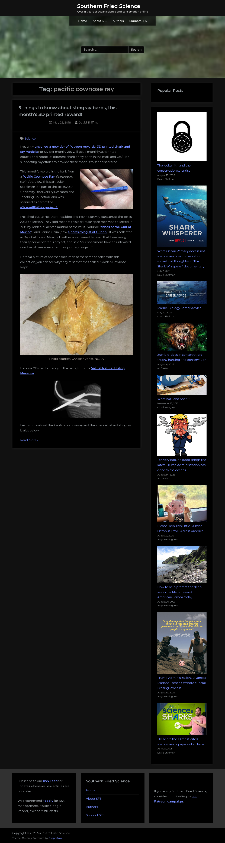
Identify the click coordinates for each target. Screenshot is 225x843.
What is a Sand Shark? (173, 399)
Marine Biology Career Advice (179, 308)
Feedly (48, 800)
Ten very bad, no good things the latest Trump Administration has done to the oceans (181, 465)
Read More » (29, 440)
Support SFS (138, 21)
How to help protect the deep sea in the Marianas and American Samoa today (179, 592)
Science (30, 138)
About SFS (100, 21)
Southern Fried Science (108, 6)
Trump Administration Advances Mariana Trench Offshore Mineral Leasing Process (181, 683)
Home (82, 21)
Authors (118, 21)
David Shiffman (89, 122)
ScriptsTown (56, 838)
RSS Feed (50, 781)
